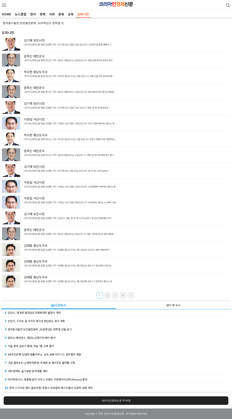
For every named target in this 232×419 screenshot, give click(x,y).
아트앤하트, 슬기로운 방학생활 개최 (26, 371)
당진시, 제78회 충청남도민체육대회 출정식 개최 (33, 312)
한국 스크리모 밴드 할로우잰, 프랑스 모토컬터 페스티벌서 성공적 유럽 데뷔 (49, 387)
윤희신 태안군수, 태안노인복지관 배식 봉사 (30, 337)
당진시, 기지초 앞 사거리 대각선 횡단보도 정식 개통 (35, 321)
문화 (61, 14)
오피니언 (83, 14)
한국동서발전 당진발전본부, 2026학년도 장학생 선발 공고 (38, 329)
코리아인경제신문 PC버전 (116, 400)
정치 (33, 14)
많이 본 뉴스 (173, 305)
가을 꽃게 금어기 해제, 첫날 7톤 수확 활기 (29, 346)
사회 (52, 14)
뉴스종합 (20, 14)
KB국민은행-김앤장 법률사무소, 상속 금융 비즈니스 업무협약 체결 (43, 354)
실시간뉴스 (58, 305)
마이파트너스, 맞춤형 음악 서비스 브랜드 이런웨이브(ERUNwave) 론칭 (46, 379)
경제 (42, 14)
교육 (71, 14)
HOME (6, 14)
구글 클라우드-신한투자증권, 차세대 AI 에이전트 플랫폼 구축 (40, 362)
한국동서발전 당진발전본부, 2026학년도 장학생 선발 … (36, 23)
